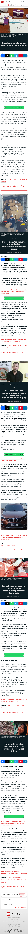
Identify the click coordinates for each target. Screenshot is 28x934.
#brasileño (15, 179)
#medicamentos (11, 347)
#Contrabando (20, 705)
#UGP (2, 707)
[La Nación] (6, 2)
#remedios (3, 181)
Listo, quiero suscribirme (20, 907)
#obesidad (19, 347)
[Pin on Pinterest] (20, 55)
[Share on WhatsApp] (12, 55)
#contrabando (23, 179)
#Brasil (8, 545)
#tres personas (17, 877)
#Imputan (9, 179)
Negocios (14, 582)
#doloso (9, 879)
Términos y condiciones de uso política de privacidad (14, 921)
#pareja (13, 545)
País (14, 387)
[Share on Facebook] (3, 55)
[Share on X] (7, 55)
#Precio (14, 705)
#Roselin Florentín (22, 879)
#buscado (3, 545)
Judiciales (14, 238)
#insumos (3, 347)
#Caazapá (3, 882)
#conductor (16, 345)
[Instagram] (16, 926)
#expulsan (9, 543)
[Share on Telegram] (16, 55)
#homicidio (3, 879)
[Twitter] (13, 926)
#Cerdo (9, 705)
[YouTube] (19, 926)
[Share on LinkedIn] (25, 55)
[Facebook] (9, 926)
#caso (14, 879)
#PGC (21, 543)
